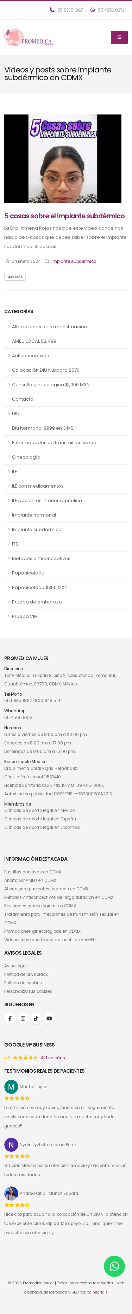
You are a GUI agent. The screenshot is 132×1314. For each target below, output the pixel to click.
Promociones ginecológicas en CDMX (42, 931)
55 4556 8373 (111, 10)
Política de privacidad (26, 974)
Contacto (22, 399)
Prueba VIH (24, 616)
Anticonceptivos (30, 355)
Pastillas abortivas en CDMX (32, 872)
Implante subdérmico (37, 529)
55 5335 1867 (69, 10)
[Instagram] (23, 1019)
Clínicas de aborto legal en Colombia (42, 827)
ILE (14, 471)
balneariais (97, 1292)
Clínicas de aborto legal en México (39, 810)
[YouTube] (49, 1019)
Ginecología (26, 457)
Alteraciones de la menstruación (49, 326)
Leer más (15, 276)
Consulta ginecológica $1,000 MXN (51, 384)
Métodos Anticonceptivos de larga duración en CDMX (58, 897)
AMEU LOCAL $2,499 (34, 341)
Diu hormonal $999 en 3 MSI (43, 428)
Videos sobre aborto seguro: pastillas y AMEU (50, 940)
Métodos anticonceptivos (41, 558)
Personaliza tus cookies (28, 991)
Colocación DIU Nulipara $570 (46, 370)
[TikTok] (36, 1019)
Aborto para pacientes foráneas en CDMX (46, 889)
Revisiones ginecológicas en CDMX (40, 906)
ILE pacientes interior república (47, 500)
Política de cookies (23, 983)
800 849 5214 (49, 700)
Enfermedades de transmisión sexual (55, 442)
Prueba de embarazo (37, 602)
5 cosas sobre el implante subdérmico (64, 216)
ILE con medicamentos (38, 486)
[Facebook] (10, 1019)
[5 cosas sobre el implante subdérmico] (62, 158)
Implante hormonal (34, 515)
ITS (15, 544)
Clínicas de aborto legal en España (40, 819)
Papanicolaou (28, 573)
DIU (15, 413)
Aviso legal (15, 966)
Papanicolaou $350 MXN (40, 587)
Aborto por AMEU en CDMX (30, 880)
